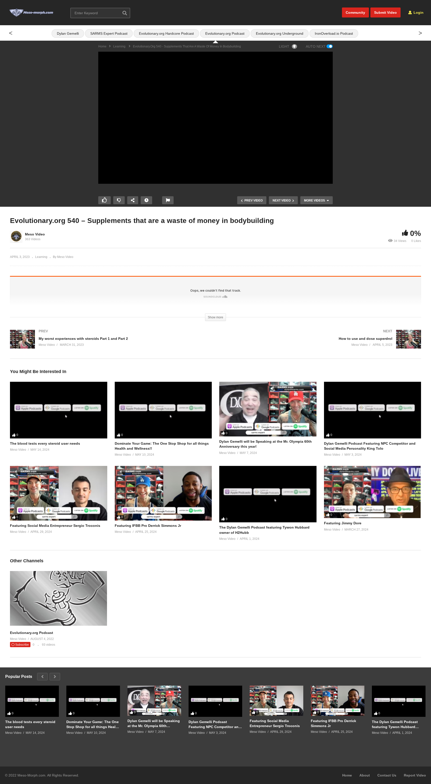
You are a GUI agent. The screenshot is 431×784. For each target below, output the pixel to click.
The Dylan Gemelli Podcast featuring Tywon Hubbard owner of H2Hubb (395, 724)
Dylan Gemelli (68, 33)
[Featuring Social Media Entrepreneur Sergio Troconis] (58, 493)
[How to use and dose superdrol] (320, 344)
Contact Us (386, 775)
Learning (41, 257)
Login (418, 12)
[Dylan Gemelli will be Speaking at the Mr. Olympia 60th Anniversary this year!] (268, 409)
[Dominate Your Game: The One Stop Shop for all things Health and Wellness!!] (163, 410)
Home (347, 775)
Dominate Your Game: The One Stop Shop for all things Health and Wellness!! (92, 724)
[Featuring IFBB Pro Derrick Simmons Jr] (163, 493)
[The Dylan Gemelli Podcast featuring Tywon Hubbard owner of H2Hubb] (268, 494)
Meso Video (35, 234)
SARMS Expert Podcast (108, 33)
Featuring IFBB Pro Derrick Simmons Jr (148, 526)
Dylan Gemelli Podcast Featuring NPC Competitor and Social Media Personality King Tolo (215, 724)
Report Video (415, 775)
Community (355, 12)
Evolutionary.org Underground (279, 33)
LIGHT (284, 46)
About (364, 775)
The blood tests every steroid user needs (45, 443)
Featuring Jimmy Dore (342, 523)
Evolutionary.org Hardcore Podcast (166, 33)
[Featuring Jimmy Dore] (372, 492)
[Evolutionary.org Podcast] (58, 624)
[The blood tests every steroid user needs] (58, 410)
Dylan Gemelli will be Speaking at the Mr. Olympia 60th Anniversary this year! (153, 723)
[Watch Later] (146, 200)
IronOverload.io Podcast (334, 33)
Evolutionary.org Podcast (224, 33)
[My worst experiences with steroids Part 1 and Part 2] (110, 344)
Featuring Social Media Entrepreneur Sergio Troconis (55, 526)
